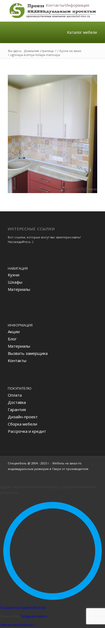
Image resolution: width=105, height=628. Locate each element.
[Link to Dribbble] (93, 475)
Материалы (19, 289)
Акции (14, 331)
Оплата (15, 395)
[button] (67, 5)
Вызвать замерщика (28, 353)
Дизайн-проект (23, 416)
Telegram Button (33, 616)
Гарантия (17, 409)
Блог (12, 338)
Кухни (13, 274)
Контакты (17, 360)
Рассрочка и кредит (27, 431)
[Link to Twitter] (85, 475)
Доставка (17, 402)
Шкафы (15, 282)
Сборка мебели (22, 424)
